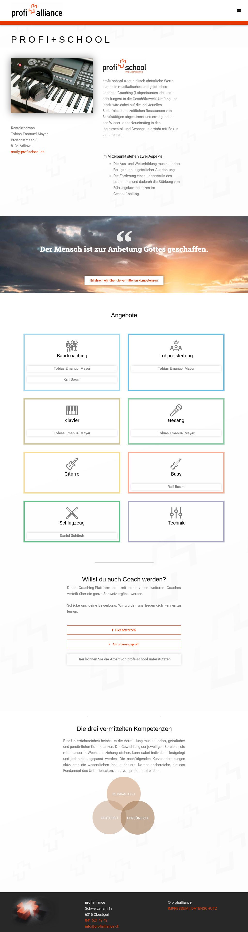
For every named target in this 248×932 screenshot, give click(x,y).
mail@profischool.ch (27, 152)
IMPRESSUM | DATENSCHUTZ (192, 908)
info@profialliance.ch (102, 926)
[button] (239, 10)
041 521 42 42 (96, 920)
